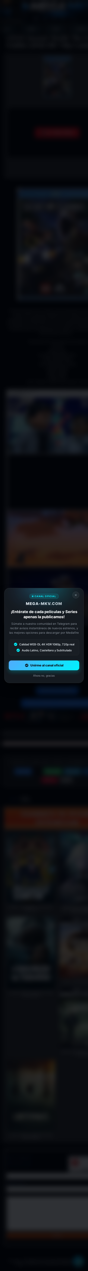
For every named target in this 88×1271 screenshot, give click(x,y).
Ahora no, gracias (44, 675)
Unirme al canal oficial (46, 665)
